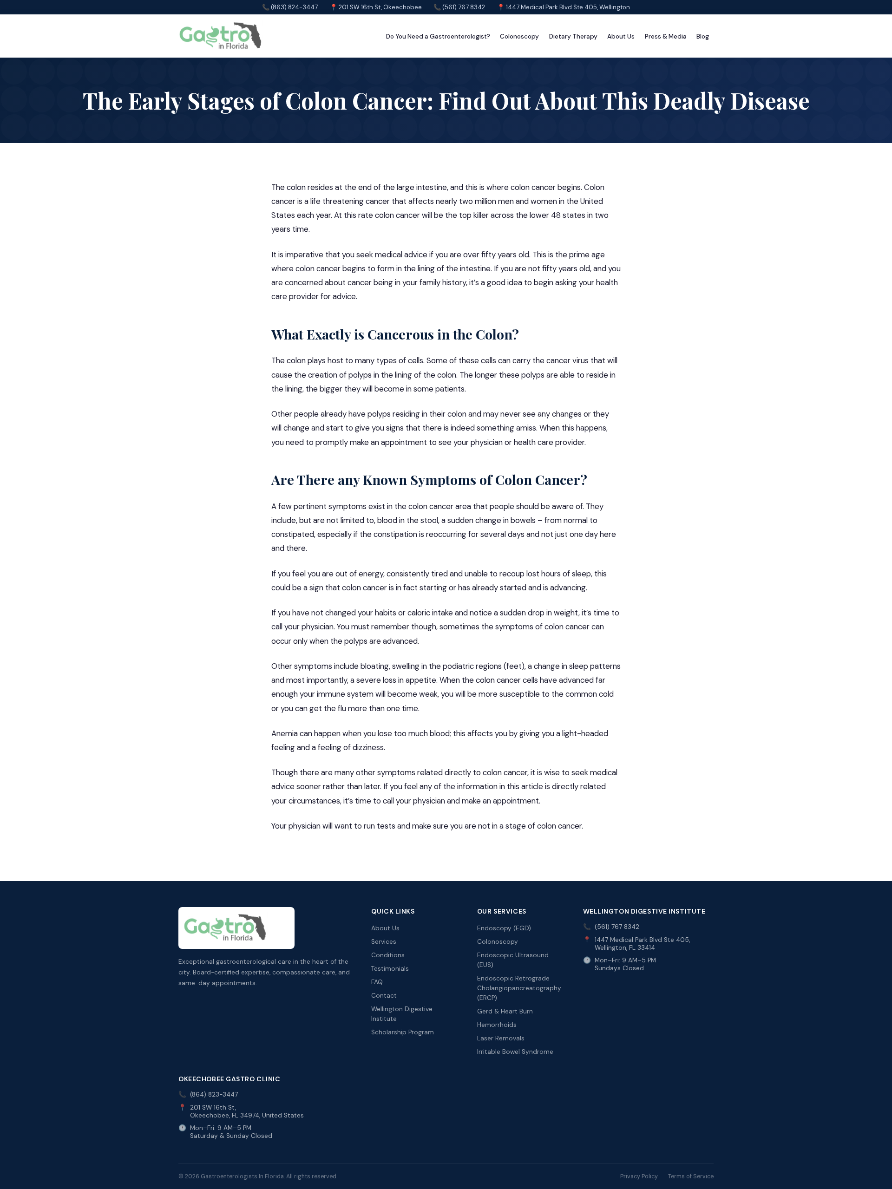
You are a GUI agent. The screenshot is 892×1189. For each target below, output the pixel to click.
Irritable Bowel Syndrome (515, 1052)
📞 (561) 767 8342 (459, 7)
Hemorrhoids (497, 1025)
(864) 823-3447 (214, 1094)
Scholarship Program (402, 1032)
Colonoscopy (519, 36)
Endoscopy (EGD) (504, 928)
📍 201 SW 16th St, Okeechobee (376, 7)
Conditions (388, 955)
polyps (360, 375)
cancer (360, 282)
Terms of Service (691, 1176)
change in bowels (505, 520)
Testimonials (390, 969)
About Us (621, 36)
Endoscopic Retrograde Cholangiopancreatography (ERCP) (519, 988)
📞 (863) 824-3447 (290, 7)
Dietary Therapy (573, 36)
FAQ (377, 982)
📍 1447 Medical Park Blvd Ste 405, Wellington (563, 7)
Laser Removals (501, 1038)
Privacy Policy (639, 1176)
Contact (384, 996)
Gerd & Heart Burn (505, 1011)
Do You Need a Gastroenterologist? (438, 36)
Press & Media (666, 36)
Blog (702, 36)
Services (383, 942)
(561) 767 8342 (617, 927)
